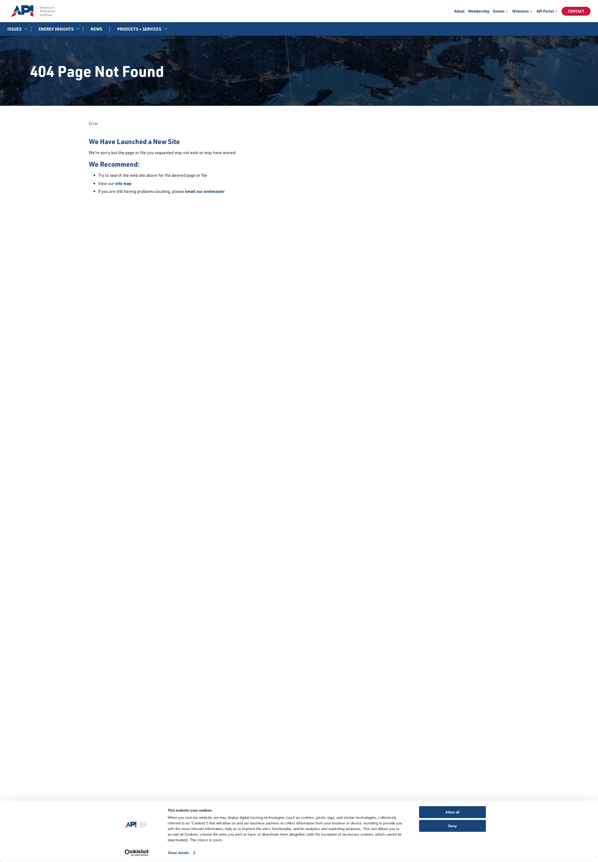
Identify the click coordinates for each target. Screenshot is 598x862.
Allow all (452, 812)
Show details (178, 853)
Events (499, 11)
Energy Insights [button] (56, 29)
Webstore (520, 11)
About (459, 11)
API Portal (545, 11)
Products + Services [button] (139, 29)
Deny (452, 826)
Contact (576, 11)
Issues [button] (14, 29)
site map (123, 183)
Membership (478, 11)
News (96, 29)
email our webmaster (205, 191)
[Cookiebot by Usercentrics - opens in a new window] (136, 852)
